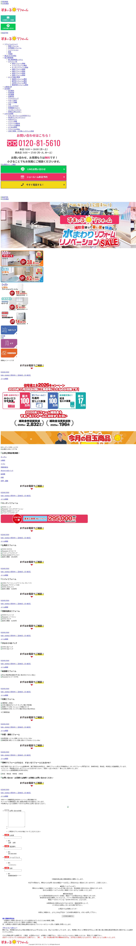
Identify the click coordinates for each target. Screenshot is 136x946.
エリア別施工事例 (14, 77)
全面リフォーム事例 (18, 73)
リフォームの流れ (14, 129)
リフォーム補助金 (14, 125)
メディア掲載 (12, 102)
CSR (9, 104)
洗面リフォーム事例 (18, 69)
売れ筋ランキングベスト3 (16, 117)
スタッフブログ (13, 106)
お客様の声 (8, 87)
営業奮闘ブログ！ (14, 108)
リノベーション (13, 50)
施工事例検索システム (15, 59)
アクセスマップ (13, 98)
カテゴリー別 (12, 61)
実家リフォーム (13, 46)
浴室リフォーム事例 (18, 63)
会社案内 (7, 89)
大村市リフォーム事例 (19, 83)
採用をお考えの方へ (14, 112)
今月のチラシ (12, 119)
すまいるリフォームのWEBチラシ (19, 115)
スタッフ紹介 (12, 100)
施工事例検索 (8, 57)
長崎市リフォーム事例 (19, 79)
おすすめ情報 (8, 113)
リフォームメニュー (11, 44)
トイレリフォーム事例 (19, 65)
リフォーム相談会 (14, 123)
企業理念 (11, 96)
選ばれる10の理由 (10, 56)
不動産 (10, 54)
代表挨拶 (11, 92)
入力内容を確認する (68, 916)
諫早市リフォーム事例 (19, 81)
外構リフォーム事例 (18, 75)
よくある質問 (12, 127)
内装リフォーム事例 (18, 71)
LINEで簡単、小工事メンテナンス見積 (21, 131)
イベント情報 (12, 121)
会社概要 (11, 94)
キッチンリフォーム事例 (20, 67)
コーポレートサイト (14, 110)
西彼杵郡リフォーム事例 (20, 85)
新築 (9, 52)
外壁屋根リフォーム (14, 48)
